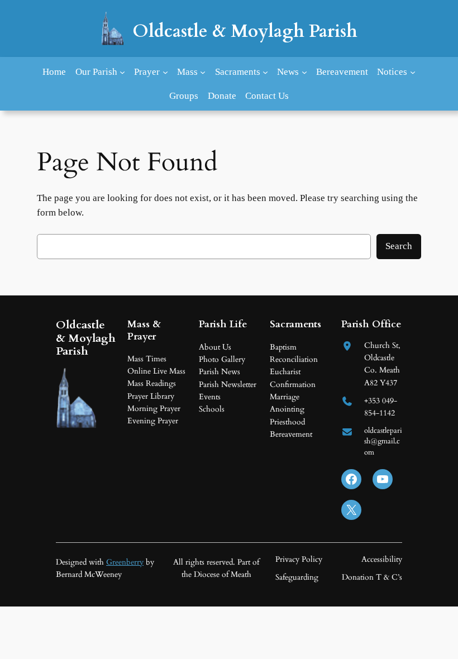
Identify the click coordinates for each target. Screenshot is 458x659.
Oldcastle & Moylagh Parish (244, 32)
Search (398, 246)
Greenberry (125, 562)
